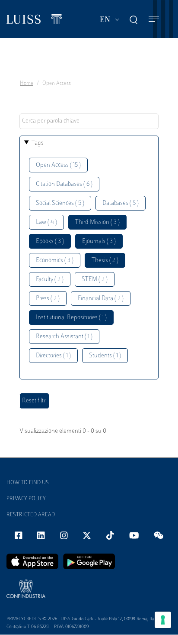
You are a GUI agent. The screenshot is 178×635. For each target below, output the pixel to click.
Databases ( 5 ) (120, 203)
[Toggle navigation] (154, 19)
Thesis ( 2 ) (105, 260)
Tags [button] (38, 143)
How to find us (27, 483)
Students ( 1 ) (105, 356)
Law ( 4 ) (46, 222)
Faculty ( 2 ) (50, 279)
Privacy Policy (26, 499)
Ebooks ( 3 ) (50, 241)
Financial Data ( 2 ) (101, 298)
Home (26, 83)
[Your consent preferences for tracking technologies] (163, 620)
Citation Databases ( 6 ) (64, 184)
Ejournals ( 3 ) (99, 241)
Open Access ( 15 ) (58, 165)
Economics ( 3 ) (54, 260)
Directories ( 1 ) (53, 356)
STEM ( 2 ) (95, 279)
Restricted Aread (30, 515)
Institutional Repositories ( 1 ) (71, 317)
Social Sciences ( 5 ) (60, 203)
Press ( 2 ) (48, 298)
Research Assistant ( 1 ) (64, 337)
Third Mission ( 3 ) (97, 222)
